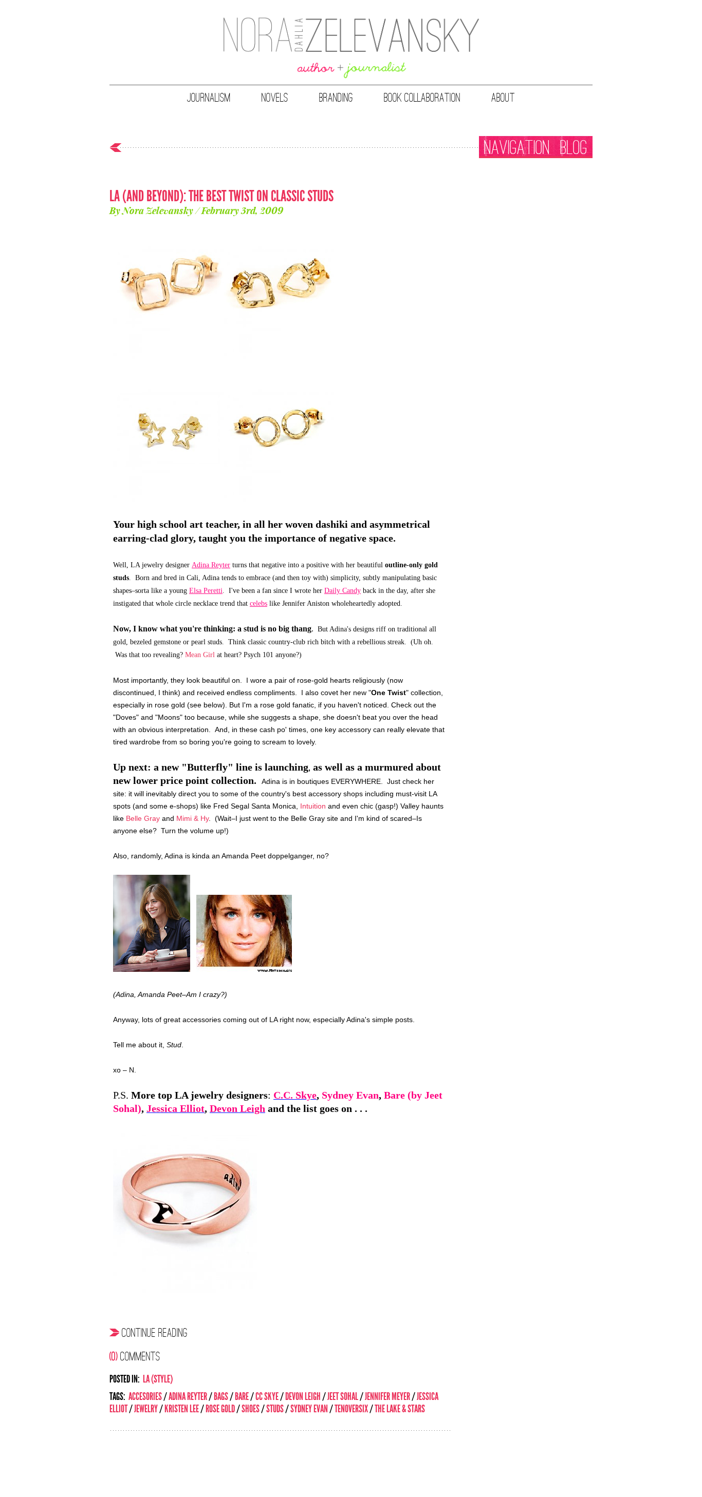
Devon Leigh (303, 1396)
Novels (275, 97)
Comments (134, 1355)
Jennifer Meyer (387, 1396)
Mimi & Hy (192, 818)
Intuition (313, 806)
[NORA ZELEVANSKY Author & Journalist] (351, 48)
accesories (145, 1396)
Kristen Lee (181, 1409)
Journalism (209, 97)
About (503, 97)
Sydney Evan (309, 1409)
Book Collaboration (422, 97)
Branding (336, 97)
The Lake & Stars (400, 1409)
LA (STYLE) (158, 1379)
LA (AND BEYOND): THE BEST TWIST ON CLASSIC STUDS (221, 196)
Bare (242, 1396)
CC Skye (267, 1396)
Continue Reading (155, 1332)
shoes (251, 1409)
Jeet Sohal (342, 1396)
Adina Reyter (188, 1396)
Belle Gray (143, 818)
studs (275, 1409)
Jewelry (146, 1409)
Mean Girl (200, 655)
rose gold (220, 1409)
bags (221, 1396)
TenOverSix (351, 1409)
